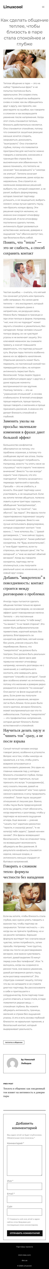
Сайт (9, 1206)
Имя (10, 1181)
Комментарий (15, 1143)
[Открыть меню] (43, 6)
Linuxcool (13, 7)
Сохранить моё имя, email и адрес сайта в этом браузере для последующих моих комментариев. (23, 1222)
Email (11, 1193)
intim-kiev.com (24, 1255)
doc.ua (24, 1260)
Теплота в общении (13, 1042)
